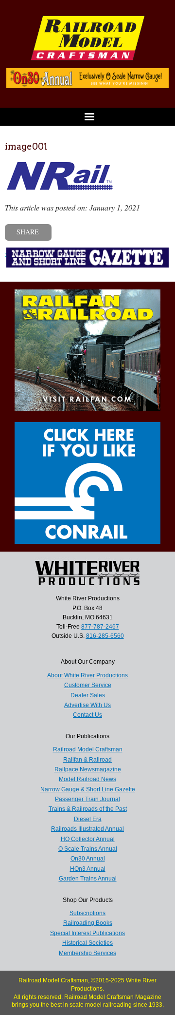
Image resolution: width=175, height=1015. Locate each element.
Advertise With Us (87, 705)
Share (28, 231)
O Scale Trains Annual (87, 848)
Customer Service (87, 685)
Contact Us (87, 714)
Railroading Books (87, 922)
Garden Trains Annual (88, 878)
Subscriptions (87, 913)
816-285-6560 (105, 635)
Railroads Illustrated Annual (87, 828)
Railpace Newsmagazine (87, 769)
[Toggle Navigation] (87, 117)
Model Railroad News (87, 779)
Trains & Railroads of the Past (88, 808)
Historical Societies (87, 942)
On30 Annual (87, 858)
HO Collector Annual (88, 839)
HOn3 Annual (87, 868)
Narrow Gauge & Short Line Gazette (87, 789)
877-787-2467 (100, 626)
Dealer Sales (87, 695)
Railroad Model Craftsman (87, 749)
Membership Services (87, 953)
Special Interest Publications (87, 933)
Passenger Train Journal (87, 799)
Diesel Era (88, 819)
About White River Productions (87, 675)
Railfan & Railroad (87, 759)
